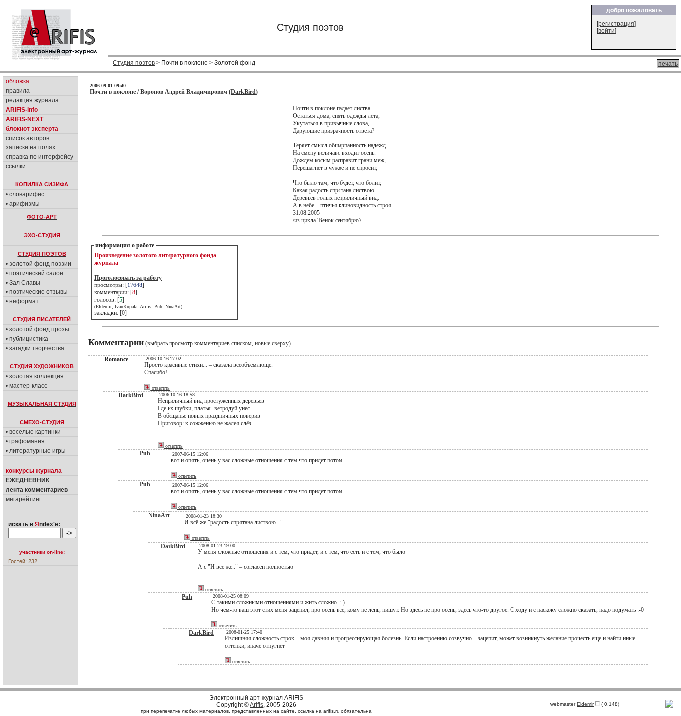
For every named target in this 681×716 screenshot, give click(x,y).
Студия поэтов (134, 62)
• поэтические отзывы (37, 291)
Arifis (256, 704)
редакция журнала (32, 100)
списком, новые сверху (260, 343)
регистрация (616, 23)
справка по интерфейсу (39, 156)
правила (18, 90)
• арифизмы (23, 203)
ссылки (16, 166)
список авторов (27, 138)
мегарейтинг (23, 499)
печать (668, 63)
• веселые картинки (33, 432)
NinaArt (159, 515)
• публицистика (27, 338)
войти (606, 30)
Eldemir (585, 704)
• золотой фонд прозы (37, 329)
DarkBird (243, 91)
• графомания (25, 441)
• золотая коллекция (35, 376)
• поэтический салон (34, 273)
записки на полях (30, 147)
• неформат (22, 301)
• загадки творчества (35, 348)
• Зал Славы (23, 282)
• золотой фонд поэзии (38, 263)
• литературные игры (36, 450)
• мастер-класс (26, 385)
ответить (160, 388)
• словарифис (25, 194)
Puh (145, 453)
